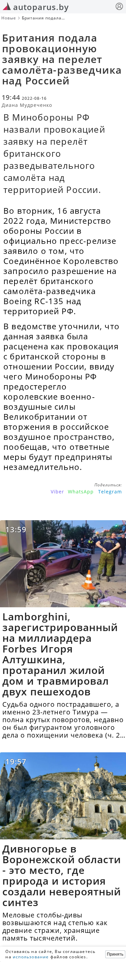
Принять (115, 954)
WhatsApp (81, 491)
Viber (57, 491)
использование (31, 957)
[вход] (119, 7)
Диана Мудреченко (27, 105)
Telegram (110, 491)
